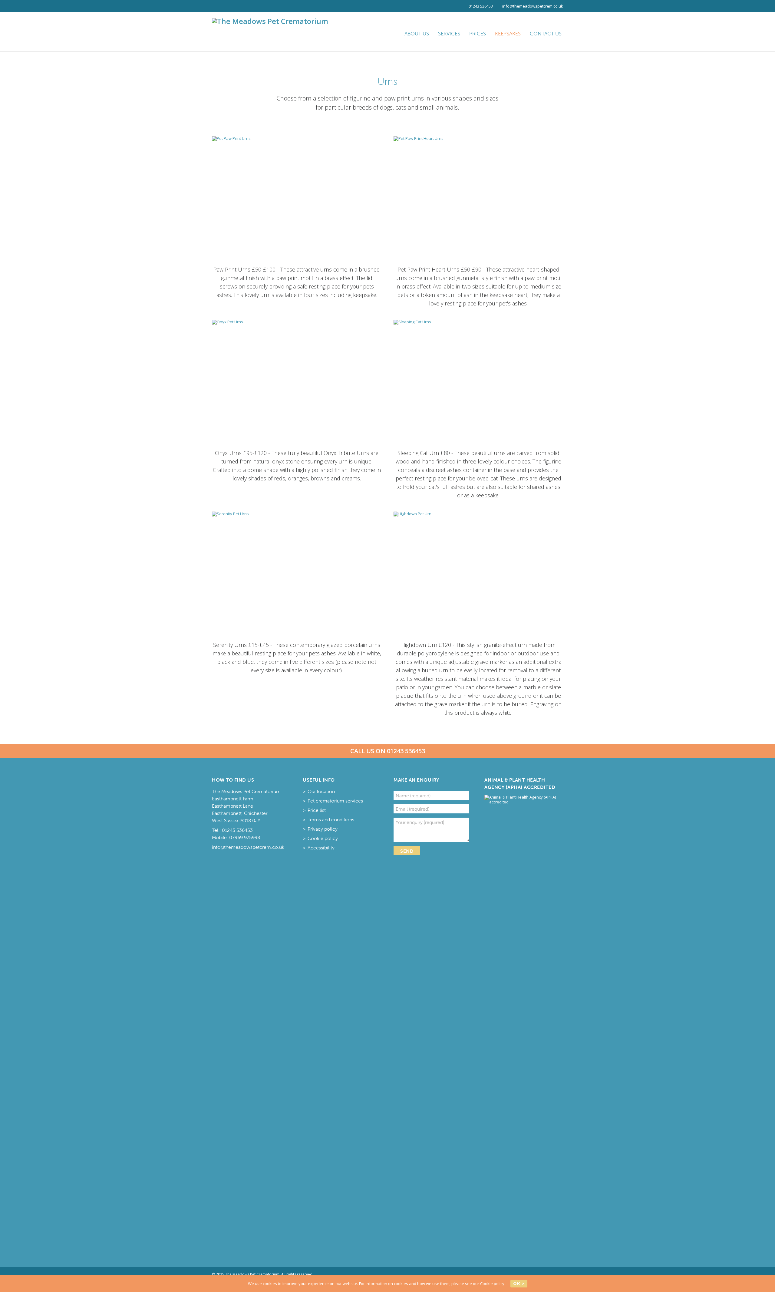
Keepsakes (508, 33)
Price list (317, 810)
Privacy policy (323, 829)
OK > (519, 1283)
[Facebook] (218, 6)
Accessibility (321, 848)
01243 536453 (481, 6)
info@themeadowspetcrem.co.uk (532, 6)
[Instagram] (230, 6)
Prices (477, 33)
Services (449, 33)
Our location (321, 791)
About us (416, 33)
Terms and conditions (331, 819)
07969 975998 (244, 837)
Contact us (546, 33)
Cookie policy (323, 838)
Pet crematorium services (335, 801)
